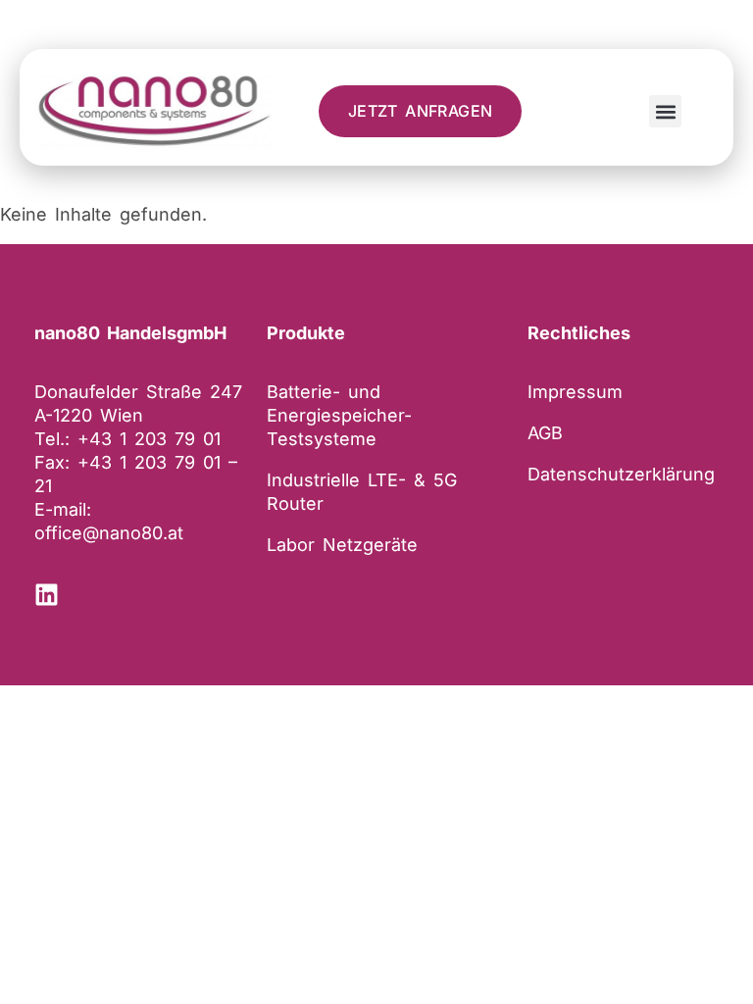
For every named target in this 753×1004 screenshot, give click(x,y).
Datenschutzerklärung (621, 474)
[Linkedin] (46, 594)
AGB (545, 433)
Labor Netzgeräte (342, 544)
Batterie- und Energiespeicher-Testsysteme (339, 415)
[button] (665, 111)
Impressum (575, 391)
